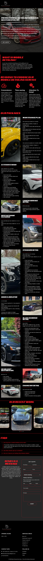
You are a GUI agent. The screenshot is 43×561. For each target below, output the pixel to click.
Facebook (24, 551)
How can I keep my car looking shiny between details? (16, 453)
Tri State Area (25, 545)
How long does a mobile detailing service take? (14, 442)
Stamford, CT (25, 543)
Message (25, 492)
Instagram (24, 553)
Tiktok (23, 555)
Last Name (35, 464)
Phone (34, 469)
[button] (41, 4)
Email (24, 469)
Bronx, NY (24, 536)
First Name (25, 464)
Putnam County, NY (26, 540)
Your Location (25, 488)
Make (30, 483)
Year (24, 483)
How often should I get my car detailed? (13, 450)
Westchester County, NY (27, 538)
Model (37, 483)
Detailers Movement (31, 559)
